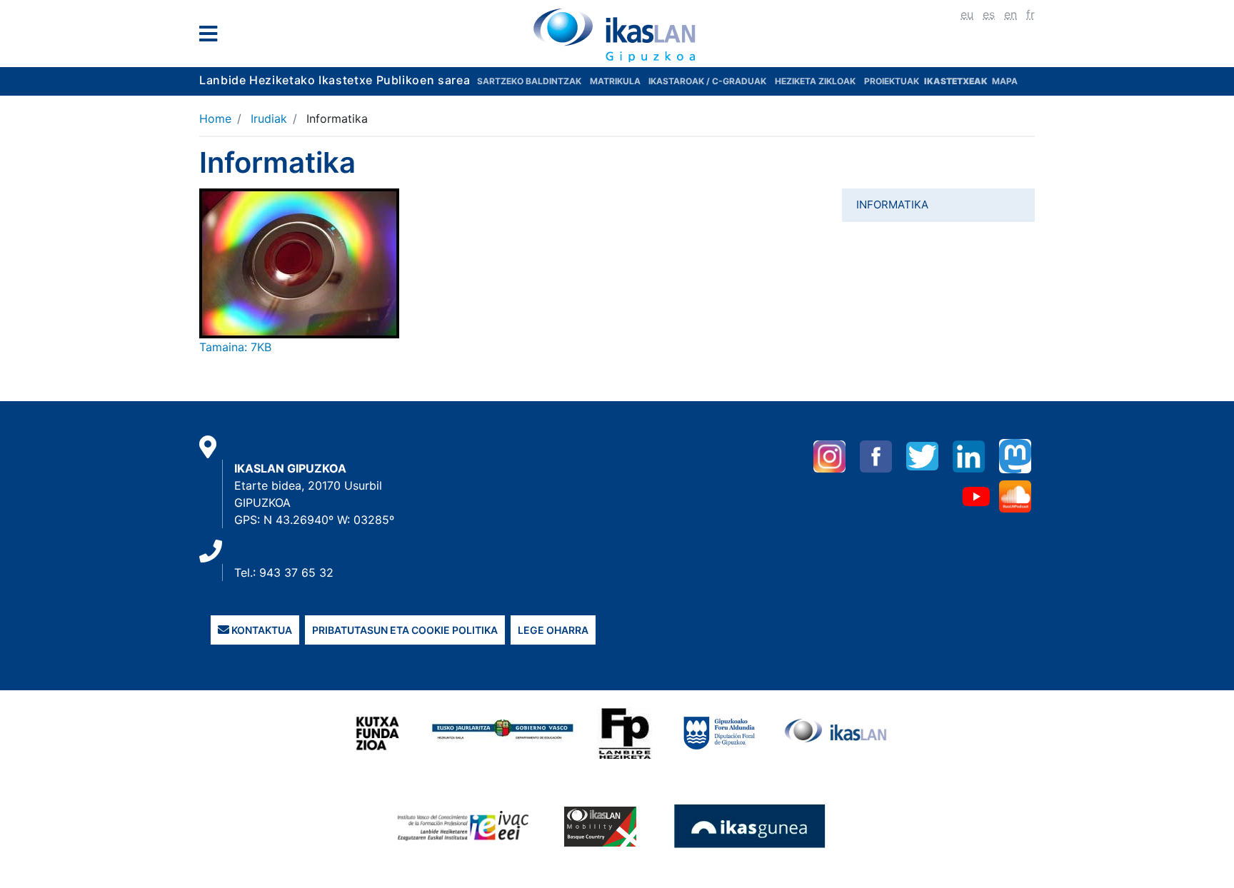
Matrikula (616, 81)
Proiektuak (892, 81)
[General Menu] (212, 37)
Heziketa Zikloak (815, 81)
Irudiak (269, 118)
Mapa (1005, 81)
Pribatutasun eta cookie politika (405, 630)
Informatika (892, 204)
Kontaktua (260, 630)
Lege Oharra (553, 630)
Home (215, 118)
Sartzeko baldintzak (529, 81)
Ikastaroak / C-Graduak (707, 81)
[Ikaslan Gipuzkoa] (617, 35)
